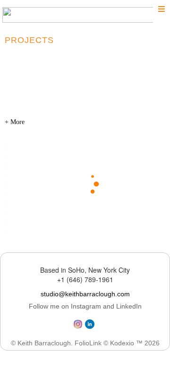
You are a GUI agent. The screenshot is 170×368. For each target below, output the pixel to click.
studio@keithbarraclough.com (85, 294)
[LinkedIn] (91, 327)
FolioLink (88, 343)
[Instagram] (79, 327)
